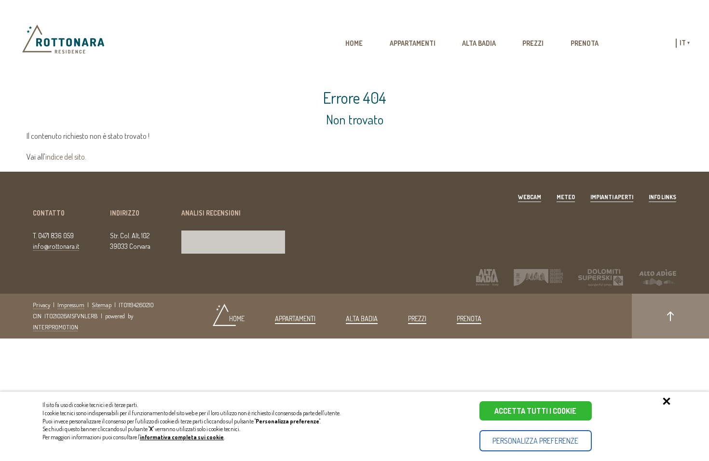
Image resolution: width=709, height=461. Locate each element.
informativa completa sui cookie (182, 437)
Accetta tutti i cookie (535, 411)
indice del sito (65, 157)
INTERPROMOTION (55, 327)
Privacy (41, 305)
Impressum (70, 305)
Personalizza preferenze (535, 441)
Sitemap (101, 305)
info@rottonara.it (56, 246)
